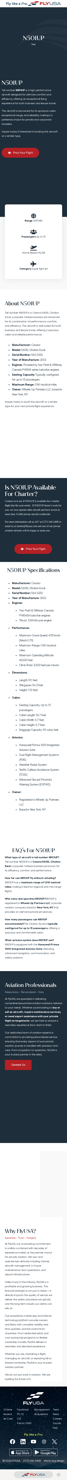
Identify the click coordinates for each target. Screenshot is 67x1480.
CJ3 (19, 1418)
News (56, 1414)
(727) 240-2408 (32, 1460)
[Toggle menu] (58, 1474)
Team (56, 1409)
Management (42, 1409)
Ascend (7, 1414)
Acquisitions (41, 1414)
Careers (57, 1418)
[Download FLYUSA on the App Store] (20, 1452)
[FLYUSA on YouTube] (33, 1441)
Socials (57, 1423)
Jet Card (8, 1418)
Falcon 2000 (24, 1423)
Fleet (33, 44)
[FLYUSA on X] (54, 1441)
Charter (7, 1409)
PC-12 (20, 1414)
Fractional (22, 1409)
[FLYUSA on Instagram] (44, 1441)
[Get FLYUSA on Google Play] (45, 1452)
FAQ (55, 1427)
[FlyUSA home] (33, 1474)
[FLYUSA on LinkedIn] (23, 1441)
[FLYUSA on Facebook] (12, 1441)
